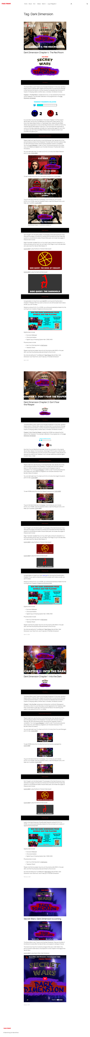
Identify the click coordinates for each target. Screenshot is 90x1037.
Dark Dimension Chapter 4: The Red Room (44, 52)
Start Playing (48, 355)
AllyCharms (44, 345)
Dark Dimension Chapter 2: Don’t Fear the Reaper (41, 403)
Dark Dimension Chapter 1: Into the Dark (43, 676)
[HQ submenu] (35, 3)
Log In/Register (33, 145)
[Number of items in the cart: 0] (87, 3)
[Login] (71, 3)
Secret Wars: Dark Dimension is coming (42, 919)
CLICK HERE (34, 153)
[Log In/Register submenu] (56, 3)
